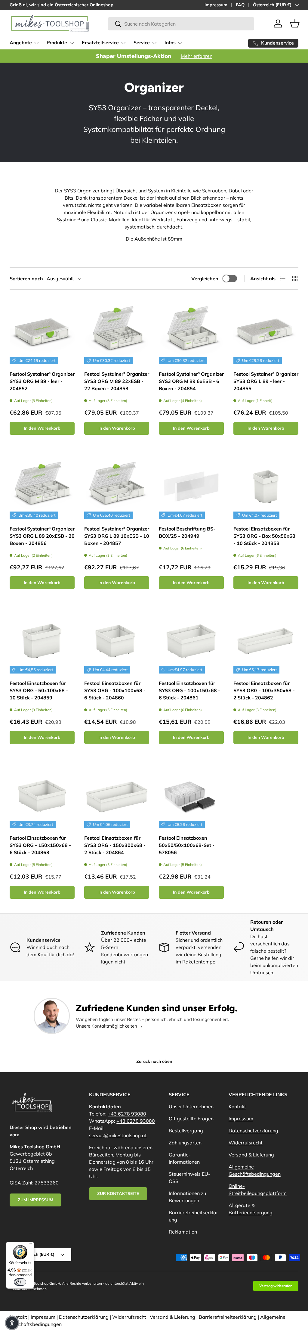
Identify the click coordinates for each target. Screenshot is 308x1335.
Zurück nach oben (154, 1061)
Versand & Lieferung (251, 1155)
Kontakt (237, 1106)
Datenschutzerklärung (253, 1131)
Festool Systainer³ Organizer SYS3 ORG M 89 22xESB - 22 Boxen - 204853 (116, 381)
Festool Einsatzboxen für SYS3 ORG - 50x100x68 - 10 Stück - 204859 (39, 690)
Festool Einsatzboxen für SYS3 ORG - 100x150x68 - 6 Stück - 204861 (189, 690)
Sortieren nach (26, 278)
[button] (294, 23)
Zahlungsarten (185, 1143)
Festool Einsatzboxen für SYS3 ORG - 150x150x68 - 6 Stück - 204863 (40, 845)
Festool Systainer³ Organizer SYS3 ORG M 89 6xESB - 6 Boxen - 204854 (191, 381)
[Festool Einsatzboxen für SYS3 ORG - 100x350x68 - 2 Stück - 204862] (265, 641)
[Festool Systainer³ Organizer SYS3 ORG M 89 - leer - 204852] (42, 331)
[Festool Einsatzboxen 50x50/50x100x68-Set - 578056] (191, 795)
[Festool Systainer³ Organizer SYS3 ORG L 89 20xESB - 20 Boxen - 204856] (42, 486)
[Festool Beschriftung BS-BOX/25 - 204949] (191, 486)
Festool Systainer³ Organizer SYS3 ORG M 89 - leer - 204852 (42, 381)
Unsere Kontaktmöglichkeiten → (109, 1026)
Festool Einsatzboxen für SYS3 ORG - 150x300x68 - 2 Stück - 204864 (115, 845)
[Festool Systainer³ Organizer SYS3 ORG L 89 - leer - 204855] (265, 331)
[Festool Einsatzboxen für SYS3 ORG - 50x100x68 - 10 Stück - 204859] (42, 641)
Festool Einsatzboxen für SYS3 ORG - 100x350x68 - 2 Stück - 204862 (264, 690)
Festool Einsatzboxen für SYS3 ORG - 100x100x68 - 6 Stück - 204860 (115, 690)
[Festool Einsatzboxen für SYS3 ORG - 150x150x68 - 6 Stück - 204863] (42, 795)
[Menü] (30, 1245)
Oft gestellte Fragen (191, 1119)
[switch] (20, 1282)
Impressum (216, 5)
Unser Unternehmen (191, 1106)
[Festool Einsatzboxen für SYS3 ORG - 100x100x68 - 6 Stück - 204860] (116, 641)
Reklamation (183, 1232)
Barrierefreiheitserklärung (228, 1317)
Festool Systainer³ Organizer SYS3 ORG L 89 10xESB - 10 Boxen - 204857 (116, 536)
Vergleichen (204, 278)
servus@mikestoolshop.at (118, 1135)
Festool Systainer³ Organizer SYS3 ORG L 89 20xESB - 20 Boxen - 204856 (42, 536)
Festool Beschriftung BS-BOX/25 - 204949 (187, 532)
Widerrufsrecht (246, 1143)
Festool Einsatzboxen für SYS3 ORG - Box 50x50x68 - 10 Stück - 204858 (264, 536)
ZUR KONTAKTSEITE (118, 1193)
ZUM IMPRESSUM (35, 1200)
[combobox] (181, 23)
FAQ (240, 5)
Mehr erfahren (196, 56)
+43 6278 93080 (127, 1114)
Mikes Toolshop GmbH (41, 1283)
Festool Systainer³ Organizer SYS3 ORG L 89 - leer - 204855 (265, 381)
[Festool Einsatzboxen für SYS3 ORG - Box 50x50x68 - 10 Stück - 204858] (265, 486)
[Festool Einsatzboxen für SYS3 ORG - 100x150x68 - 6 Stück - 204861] (191, 641)
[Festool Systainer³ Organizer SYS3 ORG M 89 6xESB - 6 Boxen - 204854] (191, 331)
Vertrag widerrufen (275, 1286)
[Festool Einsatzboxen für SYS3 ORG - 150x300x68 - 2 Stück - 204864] (116, 795)
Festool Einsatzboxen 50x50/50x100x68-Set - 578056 (186, 845)
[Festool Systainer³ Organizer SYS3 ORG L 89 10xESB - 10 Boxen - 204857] (116, 486)
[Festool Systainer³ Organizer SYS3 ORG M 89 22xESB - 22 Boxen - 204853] (116, 331)
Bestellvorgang (186, 1131)
